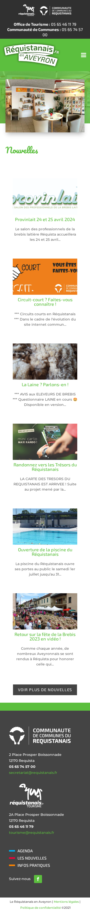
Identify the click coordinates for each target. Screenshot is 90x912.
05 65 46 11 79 (45, 24)
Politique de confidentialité (40, 908)
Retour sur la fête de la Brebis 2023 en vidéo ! (45, 636)
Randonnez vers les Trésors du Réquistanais (45, 467)
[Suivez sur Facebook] (38, 879)
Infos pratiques (34, 865)
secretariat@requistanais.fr (33, 772)
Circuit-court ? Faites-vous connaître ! (45, 302)
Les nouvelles (32, 858)
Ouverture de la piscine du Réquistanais (45, 552)
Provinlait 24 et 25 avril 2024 (45, 219)
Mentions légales (66, 902)
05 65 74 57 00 (45, 32)
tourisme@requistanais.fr (31, 832)
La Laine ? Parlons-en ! (45, 384)
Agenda (25, 850)
